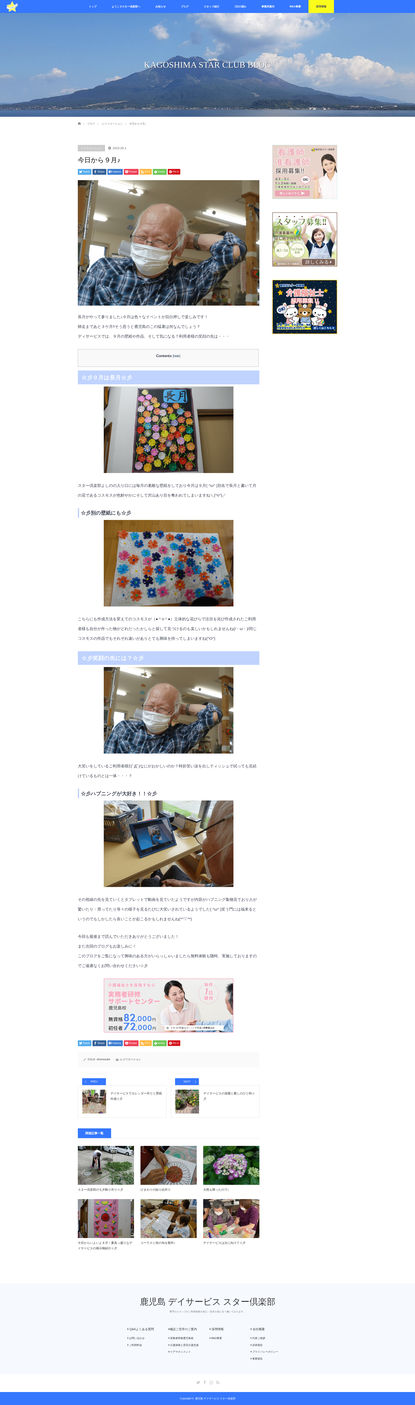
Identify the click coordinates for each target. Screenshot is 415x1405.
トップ (93, 6)
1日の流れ (240, 6)
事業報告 (257, 1358)
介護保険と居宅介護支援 (184, 1345)
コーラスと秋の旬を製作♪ (157, 1243)
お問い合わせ (136, 1338)
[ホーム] (79, 118)
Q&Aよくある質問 (141, 1329)
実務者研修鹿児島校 (181, 1338)
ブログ (185, 6)
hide (176, 356)
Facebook (204, 1381)
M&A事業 (295, 6)
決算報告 (257, 1345)
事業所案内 (268, 6)
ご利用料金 (135, 1345)
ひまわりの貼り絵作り (155, 1189)
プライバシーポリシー (265, 1351)
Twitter (198, 1381)
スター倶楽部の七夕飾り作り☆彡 (100, 1189)
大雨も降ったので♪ (216, 1189)
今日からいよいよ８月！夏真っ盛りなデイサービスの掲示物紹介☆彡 (105, 1245)
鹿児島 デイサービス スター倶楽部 (207, 1302)
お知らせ (160, 6)
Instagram (211, 1381)
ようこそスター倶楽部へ (126, 6)
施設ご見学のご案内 (183, 1329)
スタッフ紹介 (211, 6)
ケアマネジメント (180, 1351)
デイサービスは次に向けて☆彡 (224, 1243)
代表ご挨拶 (258, 1338)
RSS (217, 1381)
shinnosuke (103, 1059)
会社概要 (258, 1329)
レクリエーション (91, 148)
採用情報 (321, 6)
